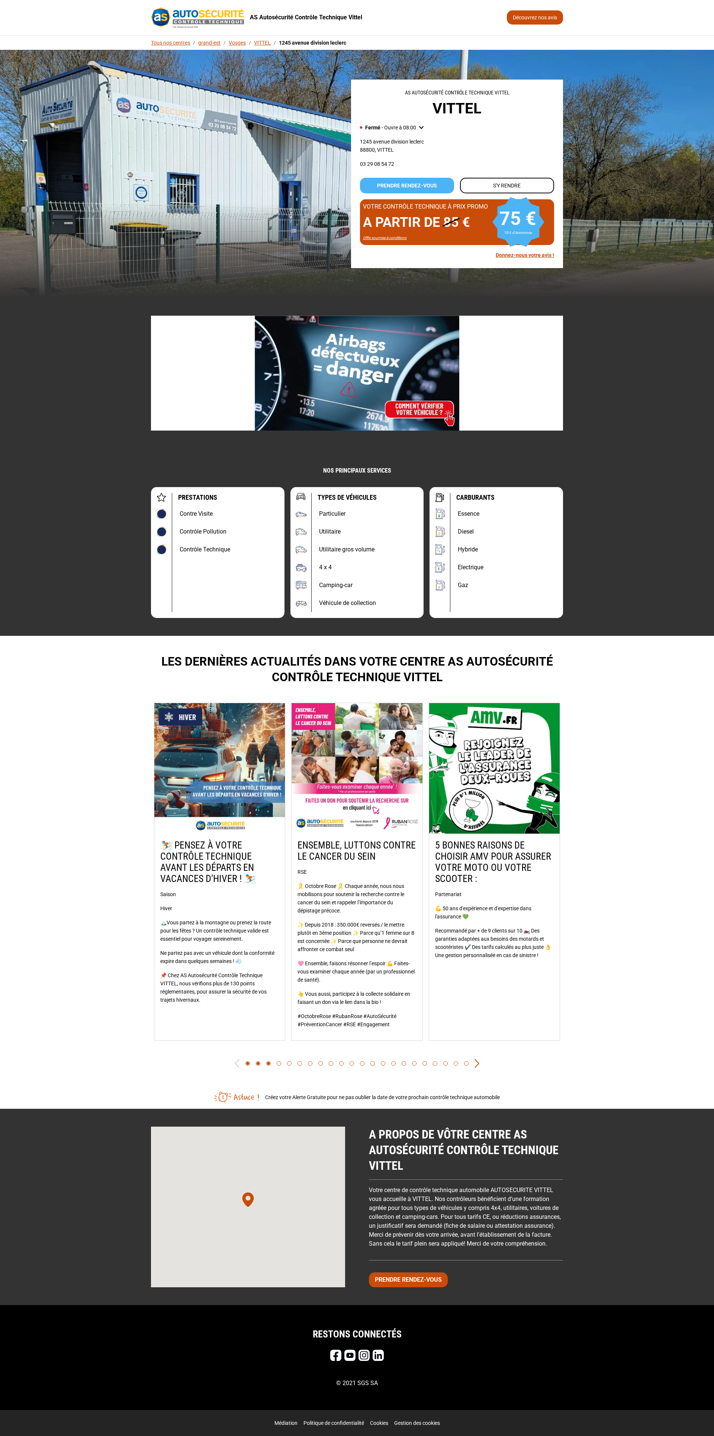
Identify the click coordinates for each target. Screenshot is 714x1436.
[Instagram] (364, 1355)
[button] (392, 127)
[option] (219, 872)
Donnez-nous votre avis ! (525, 255)
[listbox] (357, 872)
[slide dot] (247, 1063)
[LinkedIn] (378, 1355)
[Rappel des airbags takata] (357, 373)
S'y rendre (507, 186)
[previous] (237, 1063)
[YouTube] (350, 1355)
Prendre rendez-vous (407, 186)
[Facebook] (335, 1355)
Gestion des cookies (417, 1423)
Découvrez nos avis (535, 17)
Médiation (286, 1423)
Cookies (379, 1423)
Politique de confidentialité (333, 1423)
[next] (477, 1063)
